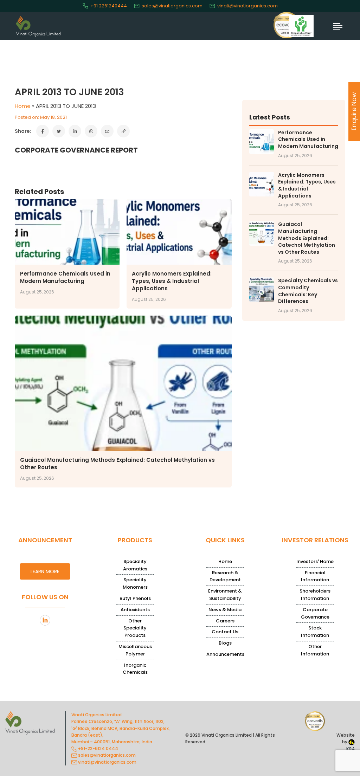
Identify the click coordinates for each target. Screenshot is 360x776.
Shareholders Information (315, 595)
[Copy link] (123, 131)
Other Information (315, 650)
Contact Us (225, 631)
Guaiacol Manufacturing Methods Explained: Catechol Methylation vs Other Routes (306, 238)
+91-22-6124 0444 (97, 748)
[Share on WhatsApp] (91, 131)
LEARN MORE (45, 571)
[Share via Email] (107, 131)
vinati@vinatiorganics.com (247, 5)
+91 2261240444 (108, 5)
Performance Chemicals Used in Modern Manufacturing (65, 277)
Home (23, 106)
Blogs (225, 643)
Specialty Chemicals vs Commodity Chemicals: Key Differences (308, 291)
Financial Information (315, 576)
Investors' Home (315, 561)
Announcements (225, 654)
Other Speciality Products (135, 628)
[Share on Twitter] (58, 131)
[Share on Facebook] (42, 131)
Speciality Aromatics (135, 565)
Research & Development (225, 576)
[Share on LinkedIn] (75, 131)
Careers (225, 620)
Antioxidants (135, 609)
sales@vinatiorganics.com (172, 5)
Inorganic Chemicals (135, 669)
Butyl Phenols (135, 598)
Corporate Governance (315, 613)
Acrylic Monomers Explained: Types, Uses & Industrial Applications (172, 281)
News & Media (225, 609)
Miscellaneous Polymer (135, 650)
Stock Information (315, 632)
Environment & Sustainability (225, 595)
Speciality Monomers (135, 583)
